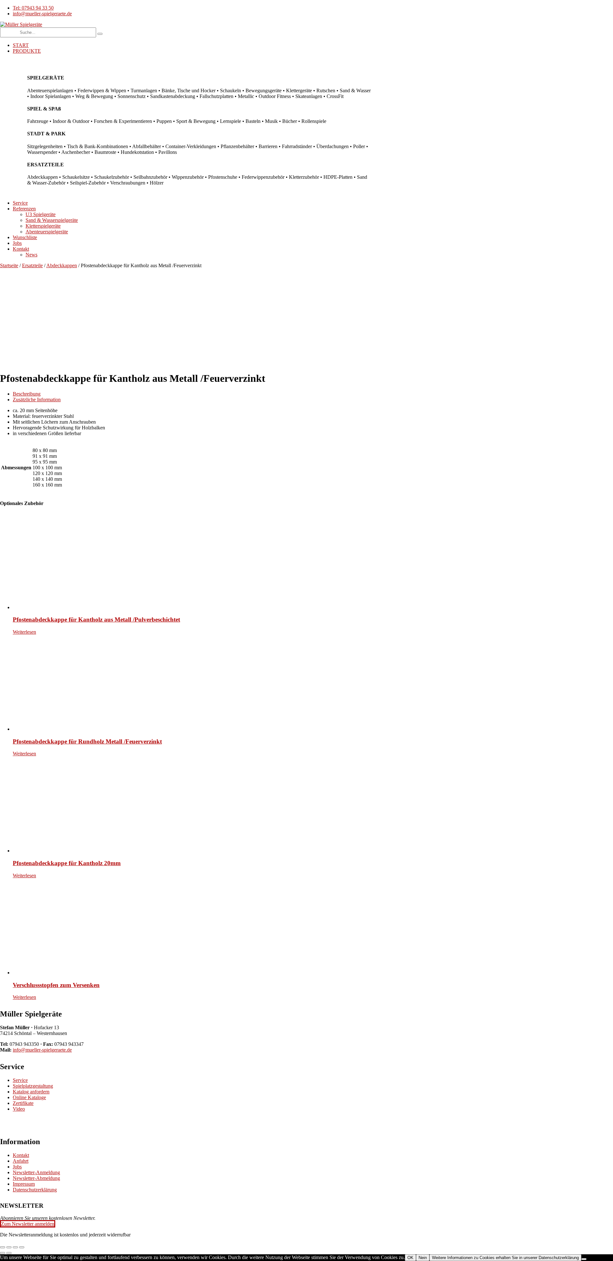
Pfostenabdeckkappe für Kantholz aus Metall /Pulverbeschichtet (96, 619)
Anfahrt (20, 1161)
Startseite (9, 265)
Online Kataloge (29, 1097)
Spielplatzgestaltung (33, 1086)
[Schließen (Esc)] (21, 1247)
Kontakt (21, 1155)
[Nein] (584, 1259)
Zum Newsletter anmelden (27, 1224)
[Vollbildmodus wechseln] (8, 1247)
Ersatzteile (32, 265)
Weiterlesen (24, 632)
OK (410, 1257)
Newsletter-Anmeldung (36, 1172)
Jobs (17, 1166)
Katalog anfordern (31, 1091)
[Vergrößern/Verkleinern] (2, 1247)
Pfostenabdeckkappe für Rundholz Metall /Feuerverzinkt (87, 741)
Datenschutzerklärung (35, 1189)
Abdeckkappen (61, 265)
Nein (423, 1257)
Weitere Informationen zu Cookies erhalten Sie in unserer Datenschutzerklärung (505, 1257)
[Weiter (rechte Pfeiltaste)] (8, 1253)
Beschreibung (27, 393)
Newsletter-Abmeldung (36, 1178)
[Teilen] (15, 1247)
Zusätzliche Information (37, 399)
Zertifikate (23, 1103)
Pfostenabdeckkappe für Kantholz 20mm (67, 863)
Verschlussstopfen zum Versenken (56, 985)
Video (19, 1109)
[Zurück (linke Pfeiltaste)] (2, 1253)
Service (20, 1080)
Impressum (24, 1184)
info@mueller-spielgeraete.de (42, 1050)
